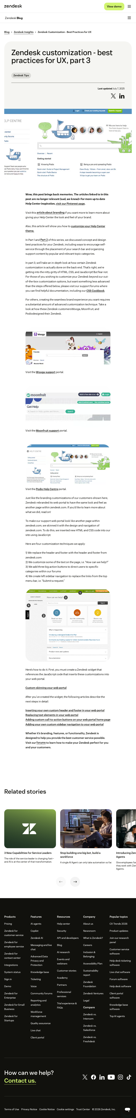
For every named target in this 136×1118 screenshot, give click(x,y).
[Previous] (61, 882)
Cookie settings (65, 1109)
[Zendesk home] (13, 6)
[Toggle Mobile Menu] (129, 6)
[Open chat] (127, 1109)
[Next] (75, 882)
